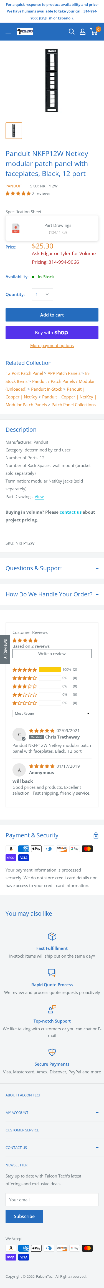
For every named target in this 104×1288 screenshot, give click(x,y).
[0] (93, 31)
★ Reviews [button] (5, 649)
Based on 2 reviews (31, 646)
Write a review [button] (52, 653)
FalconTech (45, 1276)
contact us (71, 512)
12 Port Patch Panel (24, 373)
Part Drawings (57, 225)
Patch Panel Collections (74, 404)
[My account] (82, 32)
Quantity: (15, 294)
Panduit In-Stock (46, 389)
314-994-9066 (64, 262)
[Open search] (72, 32)
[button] (19, 193)
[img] (42, 730)
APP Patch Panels (64, 373)
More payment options (52, 345)
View (39, 496)
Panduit (14, 186)
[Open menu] (8, 32)
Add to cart (52, 315)
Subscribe (24, 1216)
